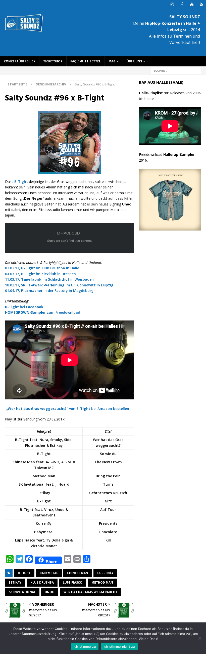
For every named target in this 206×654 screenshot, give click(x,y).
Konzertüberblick (19, 61)
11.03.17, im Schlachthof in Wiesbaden (49, 279)
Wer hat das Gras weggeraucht (90, 592)
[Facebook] (182, 4)
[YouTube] (191, 4)
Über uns (134, 61)
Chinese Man (77, 573)
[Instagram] (172, 4)
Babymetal (49, 573)
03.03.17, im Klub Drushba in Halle (42, 268)
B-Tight (21, 181)
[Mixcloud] (201, 4)
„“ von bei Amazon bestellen (67, 408)
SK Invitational (22, 592)
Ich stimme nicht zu (119, 646)
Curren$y (105, 573)
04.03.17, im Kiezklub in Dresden (40, 273)
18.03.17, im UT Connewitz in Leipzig (59, 285)
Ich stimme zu (85, 646)
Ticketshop (53, 61)
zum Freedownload (42, 312)
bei (24, 306)
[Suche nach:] (176, 70)
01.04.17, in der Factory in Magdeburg (49, 290)
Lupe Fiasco (72, 582)
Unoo (50, 592)
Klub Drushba (42, 582)
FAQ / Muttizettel (85, 61)
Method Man (102, 582)
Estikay (15, 582)
